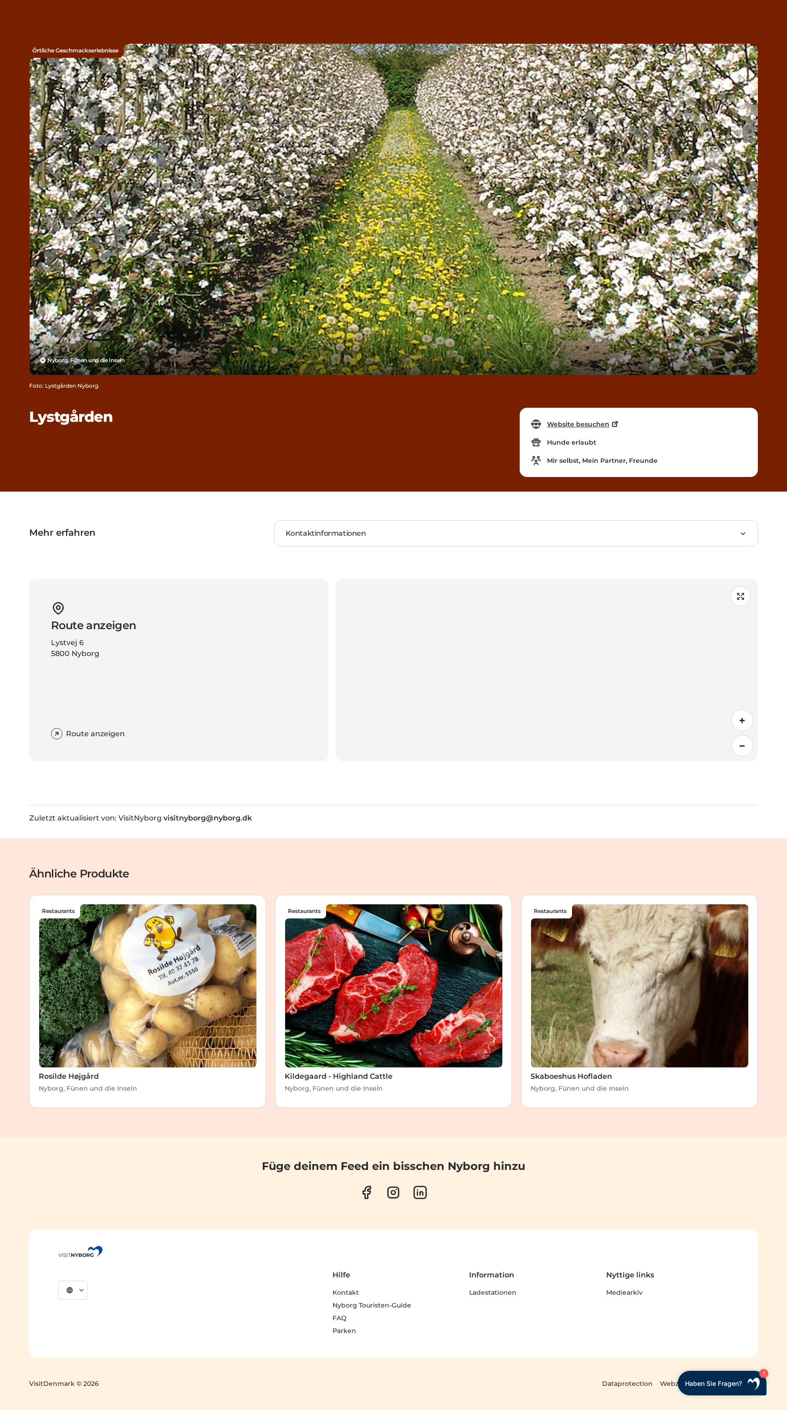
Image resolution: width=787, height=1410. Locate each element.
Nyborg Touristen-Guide (371, 1305)
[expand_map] (741, 596)
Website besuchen (578, 424)
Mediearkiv (624, 1292)
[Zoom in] (742, 720)
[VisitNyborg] (80, 1251)
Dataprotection (627, 1383)
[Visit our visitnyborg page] (366, 1192)
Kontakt (345, 1292)
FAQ (339, 1318)
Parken (344, 1331)
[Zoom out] (742, 746)
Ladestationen (492, 1292)
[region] (547, 670)
